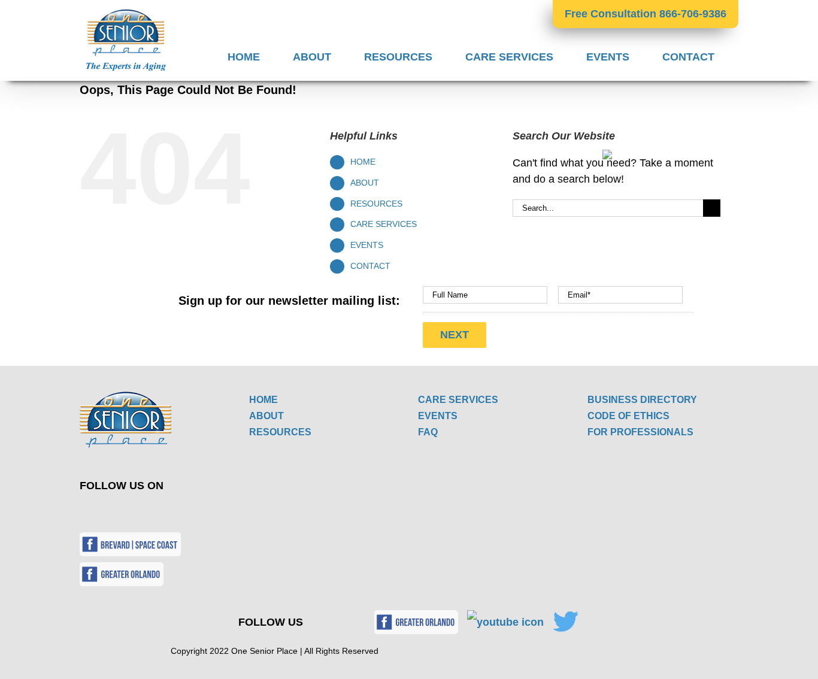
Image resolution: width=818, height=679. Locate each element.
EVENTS (366, 245)
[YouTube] (128, 512)
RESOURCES (376, 203)
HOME (362, 161)
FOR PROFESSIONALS (640, 432)
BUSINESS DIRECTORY (642, 400)
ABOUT (364, 182)
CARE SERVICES (383, 224)
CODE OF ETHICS (628, 416)
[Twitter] (99, 512)
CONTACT (370, 266)
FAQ (428, 432)
